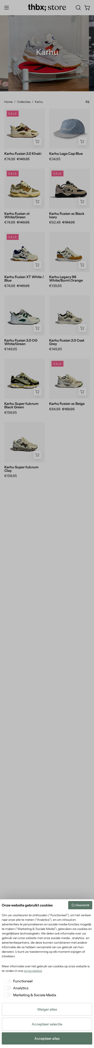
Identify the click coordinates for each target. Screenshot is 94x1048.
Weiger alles (47, 1009)
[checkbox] (17, 981)
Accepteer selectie (47, 1024)
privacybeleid (33, 971)
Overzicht (82, 905)
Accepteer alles (47, 1038)
